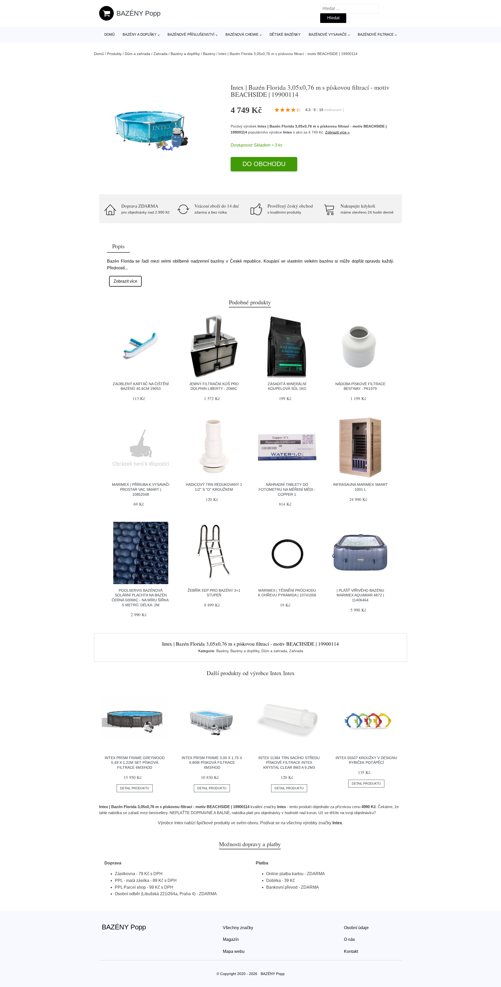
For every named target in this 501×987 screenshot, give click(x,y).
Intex (287, 132)
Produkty (114, 54)
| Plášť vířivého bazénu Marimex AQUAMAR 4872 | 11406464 (360, 595)
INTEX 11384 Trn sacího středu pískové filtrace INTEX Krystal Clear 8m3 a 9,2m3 (289, 763)
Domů (109, 35)
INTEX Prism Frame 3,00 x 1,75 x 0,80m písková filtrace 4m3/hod (212, 763)
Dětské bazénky (285, 35)
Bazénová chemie (242, 35)
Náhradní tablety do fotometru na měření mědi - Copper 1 (287, 489)
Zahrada (160, 54)
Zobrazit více (125, 281)
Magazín (231, 939)
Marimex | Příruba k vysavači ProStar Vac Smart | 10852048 (140, 489)
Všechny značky (238, 927)
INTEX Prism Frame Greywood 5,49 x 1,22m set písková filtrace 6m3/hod (135, 763)
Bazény (209, 54)
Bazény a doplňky (140, 35)
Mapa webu (233, 951)
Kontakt (351, 951)
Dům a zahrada (137, 54)
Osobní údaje (356, 927)
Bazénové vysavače (328, 35)
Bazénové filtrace (376, 35)
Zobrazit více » (337, 132)
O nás (349, 939)
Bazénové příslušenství (191, 35)
